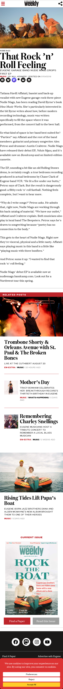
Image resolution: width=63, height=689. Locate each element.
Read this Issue (45, 621)
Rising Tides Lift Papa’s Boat (30, 500)
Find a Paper (17, 621)
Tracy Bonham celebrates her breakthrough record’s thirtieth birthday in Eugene (39, 390)
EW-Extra (9, 367)
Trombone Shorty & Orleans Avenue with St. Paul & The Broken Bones (30, 349)
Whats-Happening (38, 397)
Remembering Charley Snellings (39, 418)
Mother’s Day (35, 382)
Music (3, 76)
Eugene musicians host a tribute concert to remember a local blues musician (36, 431)
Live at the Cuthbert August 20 (24, 363)
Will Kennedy (19, 76)
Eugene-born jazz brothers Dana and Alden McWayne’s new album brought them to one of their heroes (28, 511)
